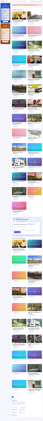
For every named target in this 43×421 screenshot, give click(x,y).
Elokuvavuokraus (5, 17)
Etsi (25, 1)
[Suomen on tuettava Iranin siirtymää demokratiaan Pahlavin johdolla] (34, 62)
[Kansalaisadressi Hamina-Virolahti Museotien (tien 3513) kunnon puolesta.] (34, 47)
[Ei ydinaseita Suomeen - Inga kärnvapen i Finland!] (19, 179)
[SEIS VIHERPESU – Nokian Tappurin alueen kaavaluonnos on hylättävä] (34, 135)
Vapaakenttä (5, 32)
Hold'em (5, 39)
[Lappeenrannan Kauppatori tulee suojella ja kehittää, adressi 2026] (19, 62)
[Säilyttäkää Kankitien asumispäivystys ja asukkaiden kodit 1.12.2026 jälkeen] (34, 77)
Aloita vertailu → (5, 21)
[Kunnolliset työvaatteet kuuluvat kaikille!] (34, 164)
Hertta (5, 36)
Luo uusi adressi (39, 1)
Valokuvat (5, 19)
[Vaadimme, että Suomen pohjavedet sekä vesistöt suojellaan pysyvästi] (34, 33)
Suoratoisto (5, 12)
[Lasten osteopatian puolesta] (19, 134)
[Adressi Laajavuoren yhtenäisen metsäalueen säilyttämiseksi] (19, 120)
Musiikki (5, 14)
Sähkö (5, 9)
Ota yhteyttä (17, 1)
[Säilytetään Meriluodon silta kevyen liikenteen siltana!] (34, 91)
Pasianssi (5, 29)
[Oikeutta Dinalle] (34, 193)
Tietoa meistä (21, 1)
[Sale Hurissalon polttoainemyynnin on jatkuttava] (34, 120)
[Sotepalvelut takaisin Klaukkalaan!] (19, 47)
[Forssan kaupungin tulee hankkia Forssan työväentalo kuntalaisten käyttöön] (19, 164)
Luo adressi (18, 232)
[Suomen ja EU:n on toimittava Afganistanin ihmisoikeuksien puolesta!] (34, 106)
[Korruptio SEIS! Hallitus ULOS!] (19, 76)
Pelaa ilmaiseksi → (5, 41)
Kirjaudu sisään (33, 1)
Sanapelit (5, 34)
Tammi (5, 37)
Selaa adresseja (12, 1)
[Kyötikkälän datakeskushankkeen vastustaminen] (19, 150)
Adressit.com (3, 1)
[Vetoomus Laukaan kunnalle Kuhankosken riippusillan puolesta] (19, 194)
